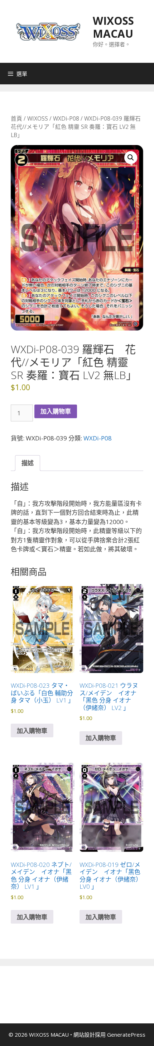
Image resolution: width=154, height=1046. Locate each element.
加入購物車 (55, 411)
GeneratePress (126, 1034)
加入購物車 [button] (32, 731)
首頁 (16, 118)
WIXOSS (37, 118)
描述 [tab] (27, 463)
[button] (130, 157)
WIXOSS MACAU (113, 27)
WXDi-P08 (66, 118)
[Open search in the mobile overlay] (147, 73)
